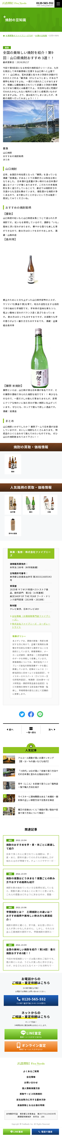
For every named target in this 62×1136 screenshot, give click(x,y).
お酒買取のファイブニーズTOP (19, 35)
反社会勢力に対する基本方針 (31, 1099)
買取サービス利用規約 (31, 1093)
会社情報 (31, 1076)
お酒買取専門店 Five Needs (14, 4)
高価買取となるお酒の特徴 (31, 1105)
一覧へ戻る (31, 732)
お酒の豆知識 (41, 35)
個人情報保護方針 (31, 1088)
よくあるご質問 (31, 1071)
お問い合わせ (31, 1082)
